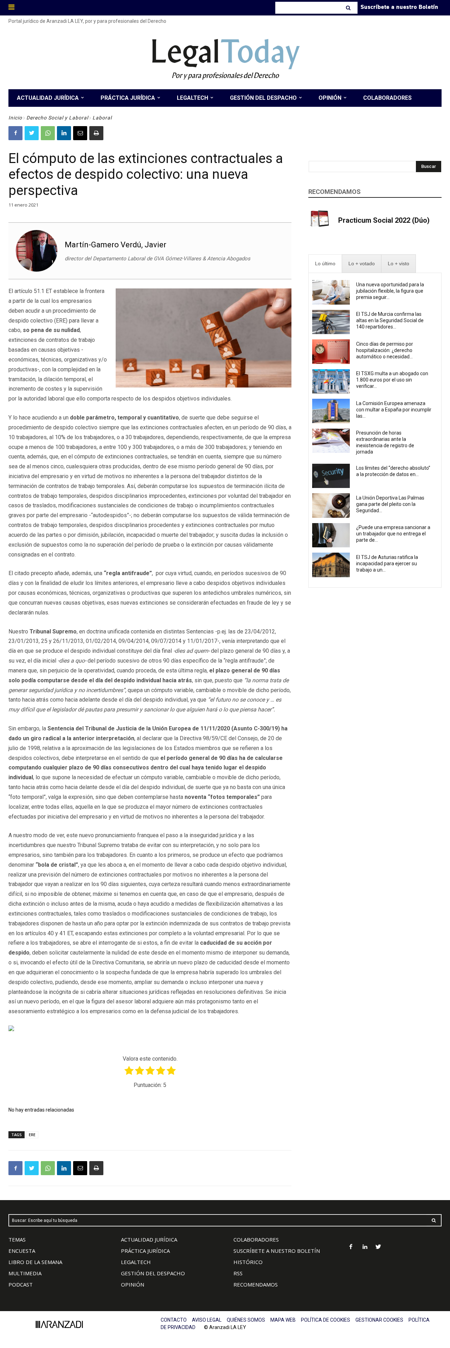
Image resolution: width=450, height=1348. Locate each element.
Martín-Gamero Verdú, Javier (115, 244)
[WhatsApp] (48, 133)
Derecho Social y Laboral (57, 118)
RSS (238, 1273)
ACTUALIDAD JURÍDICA (149, 1239)
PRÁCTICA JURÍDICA (145, 1250)
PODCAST (20, 1284)
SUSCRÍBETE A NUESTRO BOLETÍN (276, 1250)
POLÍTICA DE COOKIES (325, 1320)
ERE (32, 1134)
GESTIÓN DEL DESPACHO (153, 1273)
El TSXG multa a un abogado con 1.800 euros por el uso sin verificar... (392, 380)
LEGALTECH (136, 1261)
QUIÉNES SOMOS (246, 1320)
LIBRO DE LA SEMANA (35, 1261)
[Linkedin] (64, 133)
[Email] (80, 133)
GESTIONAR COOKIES (379, 1320)
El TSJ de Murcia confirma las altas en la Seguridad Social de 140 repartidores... (390, 320)
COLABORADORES (256, 1239)
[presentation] (325, 263)
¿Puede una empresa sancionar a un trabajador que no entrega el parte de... (393, 534)
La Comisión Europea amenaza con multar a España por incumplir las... (393, 410)
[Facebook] (15, 133)
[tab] (325, 263)
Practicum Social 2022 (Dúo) (384, 220)
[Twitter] (32, 133)
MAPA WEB (283, 1320)
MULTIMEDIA (24, 1273)
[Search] (349, 7)
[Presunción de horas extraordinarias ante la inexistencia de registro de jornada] (331, 441)
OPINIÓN (132, 1284)
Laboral (102, 118)
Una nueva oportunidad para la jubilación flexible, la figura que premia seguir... (390, 291)
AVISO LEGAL (206, 1320)
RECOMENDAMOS (255, 1284)
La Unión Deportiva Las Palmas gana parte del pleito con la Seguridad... (390, 504)
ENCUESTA (21, 1250)
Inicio (15, 118)
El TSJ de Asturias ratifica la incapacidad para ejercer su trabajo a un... (387, 563)
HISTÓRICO (248, 1261)
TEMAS (17, 1239)
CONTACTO (174, 1320)
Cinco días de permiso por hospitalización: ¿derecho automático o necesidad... (384, 350)
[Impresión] (96, 133)
